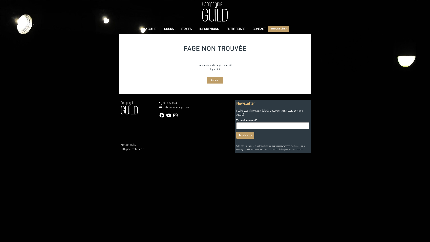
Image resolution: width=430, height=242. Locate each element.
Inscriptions (209, 28)
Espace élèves (279, 28)
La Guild (150, 28)
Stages (186, 28)
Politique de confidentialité (133, 149)
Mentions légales (128, 144)
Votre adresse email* (246, 120)
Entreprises (236, 28)
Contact (259, 28)
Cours (169, 28)
